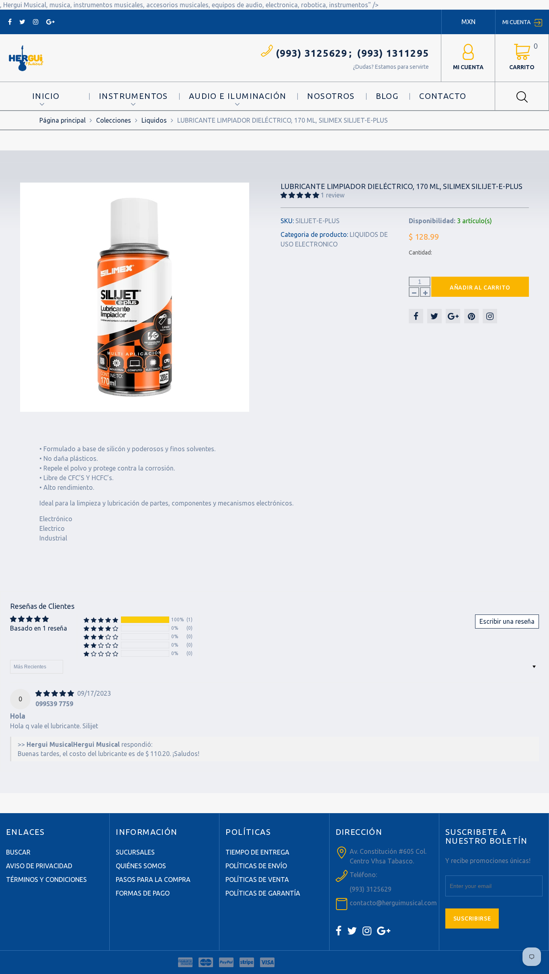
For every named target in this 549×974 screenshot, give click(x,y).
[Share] (416, 316)
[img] (55, 693)
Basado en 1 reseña (38, 628)
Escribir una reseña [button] (507, 621)
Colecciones (113, 120)
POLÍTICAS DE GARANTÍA (262, 893)
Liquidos (154, 120)
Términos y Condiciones (46, 879)
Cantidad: (420, 252)
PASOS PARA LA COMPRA (153, 879)
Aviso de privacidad (39, 865)
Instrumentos (133, 96)
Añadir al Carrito (480, 287)
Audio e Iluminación (238, 96)
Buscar (18, 852)
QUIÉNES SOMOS (141, 865)
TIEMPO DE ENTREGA (257, 852)
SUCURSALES (135, 852)
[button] (301, 195)
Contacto (442, 96)
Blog (387, 96)
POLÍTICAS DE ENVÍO (256, 865)
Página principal (62, 120)
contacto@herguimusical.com (393, 902)
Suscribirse (472, 918)
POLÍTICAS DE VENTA (257, 879)
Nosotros (330, 96)
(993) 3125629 (312, 53)
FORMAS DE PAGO (143, 893)
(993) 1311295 (393, 53)
